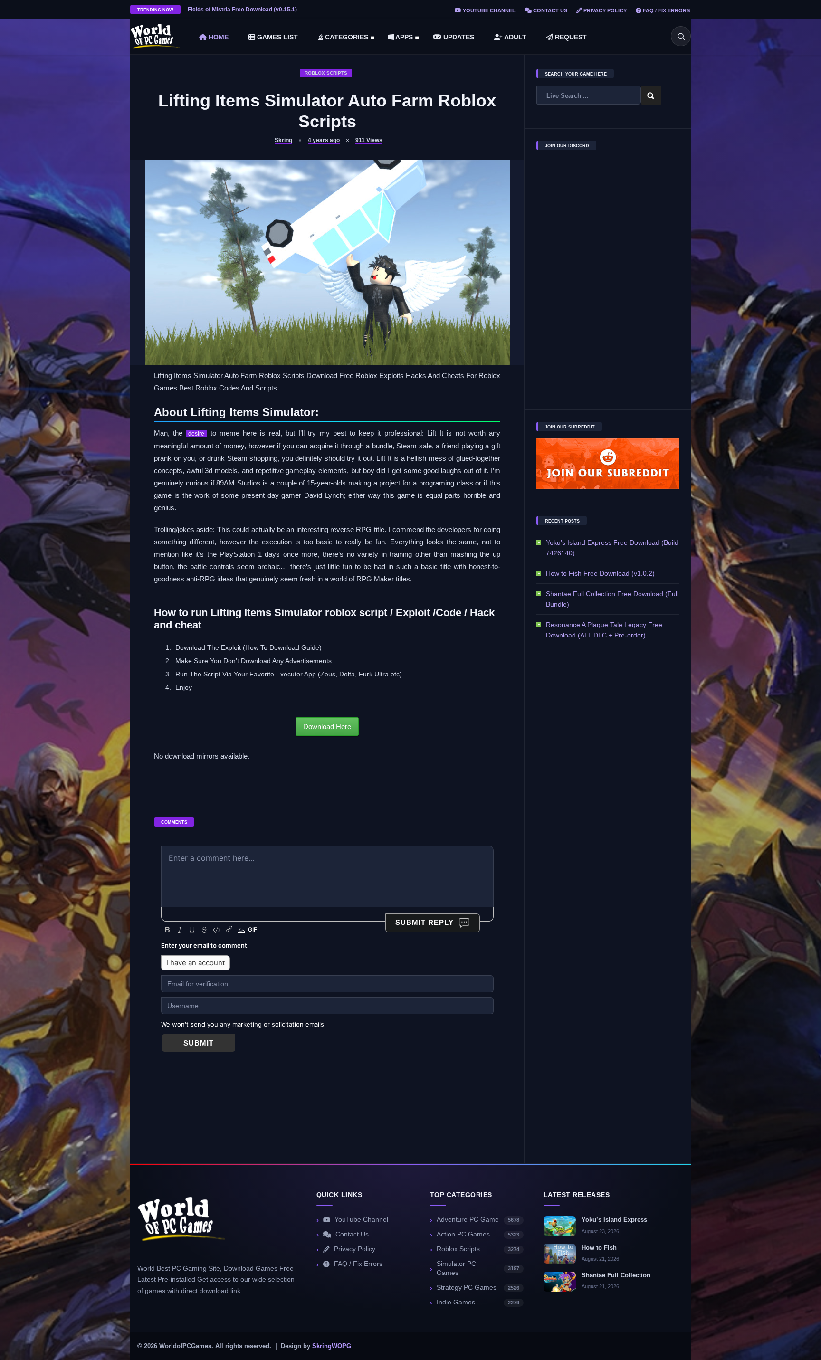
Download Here (327, 727)
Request (570, 37)
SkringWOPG (331, 1346)
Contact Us (549, 10)
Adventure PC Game (478, 1219)
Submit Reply (424, 922)
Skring (283, 140)
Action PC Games (478, 1234)
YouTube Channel (488, 10)
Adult (514, 37)
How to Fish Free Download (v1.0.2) (600, 573)
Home (218, 37)
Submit (198, 1043)
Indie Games (478, 1302)
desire (196, 433)
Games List (276, 37)
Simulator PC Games (478, 1268)
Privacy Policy (604, 10)
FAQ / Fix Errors (665, 10)
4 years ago (324, 140)
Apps (403, 37)
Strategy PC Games (478, 1287)
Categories (345, 37)
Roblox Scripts (326, 73)
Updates (457, 37)
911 (368, 140)
